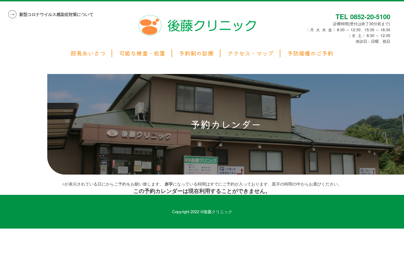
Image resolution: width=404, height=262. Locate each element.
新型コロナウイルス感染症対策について (56, 14)
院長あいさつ (88, 53)
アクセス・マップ (250, 53)
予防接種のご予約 (310, 53)
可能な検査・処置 (142, 53)
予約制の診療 (196, 53)
